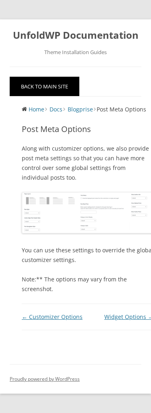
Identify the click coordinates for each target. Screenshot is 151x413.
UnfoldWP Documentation (76, 35)
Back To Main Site (44, 86)
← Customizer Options (52, 317)
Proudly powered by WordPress (45, 378)
